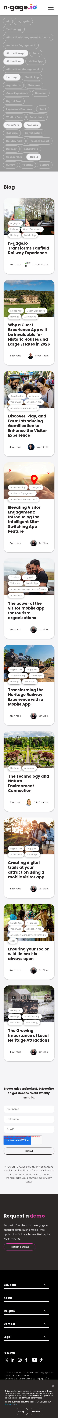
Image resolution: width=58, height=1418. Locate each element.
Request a (24, 1216)
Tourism (27, 165)
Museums (34, 85)
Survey (10, 165)
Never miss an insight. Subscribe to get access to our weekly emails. (29, 1093)
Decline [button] (36, 1411)
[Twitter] (7, 1361)
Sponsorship (14, 157)
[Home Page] (20, 7)
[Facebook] (28, 1361)
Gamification (33, 133)
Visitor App (36, 61)
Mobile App (32, 77)
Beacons (40, 93)
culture (44, 165)
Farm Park (12, 125)
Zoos (36, 53)
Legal (7, 1337)
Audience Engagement (20, 45)
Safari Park (31, 149)
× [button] (52, 1386)
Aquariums (13, 85)
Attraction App (15, 53)
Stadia (33, 157)
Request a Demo (19, 1247)
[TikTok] (42, 1361)
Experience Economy (19, 109)
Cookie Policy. (11, 1404)
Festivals (32, 125)
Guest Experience (17, 93)
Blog (9, 186)
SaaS (42, 109)
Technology (13, 29)
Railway (11, 149)
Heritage (11, 77)
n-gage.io (23, 21)
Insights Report (39, 141)
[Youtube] (35, 1361)
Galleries (12, 133)
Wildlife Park (14, 117)
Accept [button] (21, 1411)
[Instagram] (21, 1361)
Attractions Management (22, 69)
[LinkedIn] (14, 1361)
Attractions (13, 61)
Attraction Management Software (28, 37)
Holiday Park (14, 141)
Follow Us (9, 1353)
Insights (9, 1311)
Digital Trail (13, 101)
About (8, 1298)
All (8, 21)
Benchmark (37, 117)
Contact (9, 1324)
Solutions (10, 1285)
